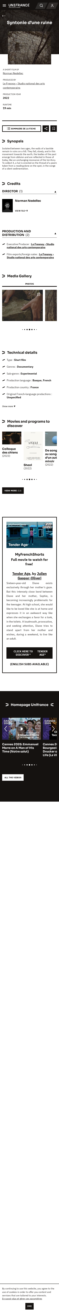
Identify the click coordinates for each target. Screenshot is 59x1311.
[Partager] (46, 128)
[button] (38, 294)
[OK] (29, 1306)
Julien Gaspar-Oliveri (32, 575)
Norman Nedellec (13, 73)
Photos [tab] (29, 283)
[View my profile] (52, 6)
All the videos (12, 777)
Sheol (28, 465)
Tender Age (21, 573)
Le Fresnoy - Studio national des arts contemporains (30, 246)
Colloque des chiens (10, 450)
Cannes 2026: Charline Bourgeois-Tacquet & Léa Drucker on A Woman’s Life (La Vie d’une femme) (20, 750)
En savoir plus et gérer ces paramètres (22, 1298)
